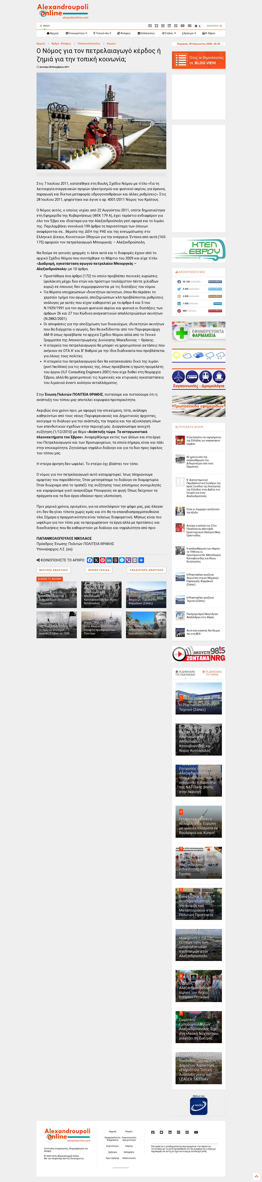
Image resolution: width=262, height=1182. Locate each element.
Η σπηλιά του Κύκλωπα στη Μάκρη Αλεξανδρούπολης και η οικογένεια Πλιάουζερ (144, 628)
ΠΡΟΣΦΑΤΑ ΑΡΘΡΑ (190, 427)
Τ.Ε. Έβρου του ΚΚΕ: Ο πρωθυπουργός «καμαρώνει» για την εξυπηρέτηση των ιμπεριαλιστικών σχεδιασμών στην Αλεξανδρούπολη (197, 942)
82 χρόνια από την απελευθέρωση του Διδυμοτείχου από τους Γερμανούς (54, 598)
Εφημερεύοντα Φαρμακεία (112, 1138)
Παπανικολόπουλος (89, 43)
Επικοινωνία (128, 1158)
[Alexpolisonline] (189, 26)
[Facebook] (150, 26)
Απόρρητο (129, 1152)
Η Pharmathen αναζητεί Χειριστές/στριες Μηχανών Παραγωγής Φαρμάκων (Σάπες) (143, 598)
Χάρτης (129, 1146)
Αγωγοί (111, 43)
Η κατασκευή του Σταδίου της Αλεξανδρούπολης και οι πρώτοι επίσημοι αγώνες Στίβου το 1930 (56, 628)
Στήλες (169, 33)
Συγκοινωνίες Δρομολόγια (129, 1138)
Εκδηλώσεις (147, 33)
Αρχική (54, 33)
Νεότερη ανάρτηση (53, 570)
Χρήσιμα (188, 33)
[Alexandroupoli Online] (62, 18)
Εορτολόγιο (112, 1146)
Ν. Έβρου (210, 33)
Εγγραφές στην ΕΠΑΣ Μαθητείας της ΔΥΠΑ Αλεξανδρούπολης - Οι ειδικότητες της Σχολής (197, 864)
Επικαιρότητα (76, 33)
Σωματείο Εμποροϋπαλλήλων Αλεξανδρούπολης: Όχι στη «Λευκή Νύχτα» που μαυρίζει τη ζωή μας (198, 1029)
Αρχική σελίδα (99, 570)
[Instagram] (163, 26)
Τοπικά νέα (102, 33)
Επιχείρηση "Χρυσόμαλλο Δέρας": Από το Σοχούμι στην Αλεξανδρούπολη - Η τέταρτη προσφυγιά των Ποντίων (100, 626)
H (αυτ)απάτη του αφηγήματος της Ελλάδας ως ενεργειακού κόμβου (204, 440)
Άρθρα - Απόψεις (61, 43)
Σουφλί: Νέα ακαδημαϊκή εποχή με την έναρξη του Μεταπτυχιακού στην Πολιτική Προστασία (197, 905)
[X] (156, 26)
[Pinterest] (175, 26)
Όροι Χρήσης (112, 1158)
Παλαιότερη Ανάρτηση (146, 570)
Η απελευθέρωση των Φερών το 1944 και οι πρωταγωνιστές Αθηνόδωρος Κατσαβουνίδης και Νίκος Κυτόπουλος (204, 555)
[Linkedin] (169, 26)
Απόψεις (125, 33)
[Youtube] (183, 26)
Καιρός (129, 1131)
